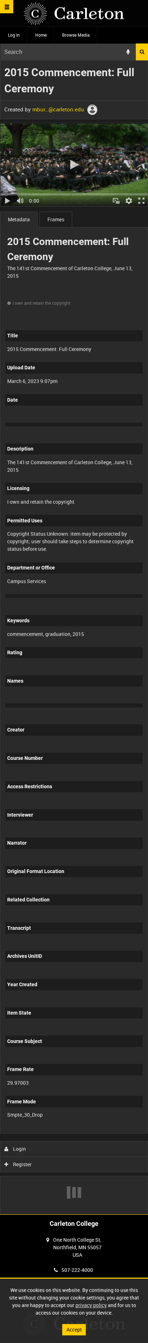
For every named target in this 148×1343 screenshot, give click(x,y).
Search (142, 51)
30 (89, 1132)
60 (108, 1132)
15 (69, 1132)
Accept (74, 1329)
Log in (14, 35)
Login (19, 1148)
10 (50, 1132)
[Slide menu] (6, 6)
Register (22, 1164)
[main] (74, 637)
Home (41, 35)
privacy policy (91, 1305)
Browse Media (76, 35)
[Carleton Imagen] (74, 13)
